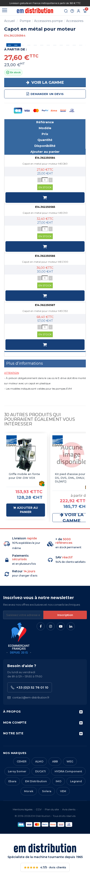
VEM (63, 791)
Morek (28, 791)
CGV (38, 809)
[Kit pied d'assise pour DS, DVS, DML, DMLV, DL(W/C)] (71, 454)
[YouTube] (61, 626)
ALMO (39, 761)
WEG (70, 761)
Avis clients (68, 809)
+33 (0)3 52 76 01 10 (32, 687)
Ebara (12, 781)
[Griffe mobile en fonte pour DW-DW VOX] (25, 454)
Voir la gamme (47, 82)
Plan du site (52, 809)
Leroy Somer (17, 771)
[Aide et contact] (72, 11)
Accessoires (74, 21)
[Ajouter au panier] (45, 197)
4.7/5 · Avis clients (45, 867)
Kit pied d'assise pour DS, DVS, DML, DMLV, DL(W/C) (70, 477)
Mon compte (14, 722)
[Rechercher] (66, 11)
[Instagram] (51, 626)
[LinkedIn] (71, 626)
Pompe (25, 21)
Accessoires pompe (48, 21)
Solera (46, 791)
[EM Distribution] (34, 10)
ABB (55, 761)
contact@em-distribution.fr (30, 697)
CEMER (21, 761)
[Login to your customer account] (78, 11)
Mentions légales (22, 809)
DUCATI (40, 771)
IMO (58, 781)
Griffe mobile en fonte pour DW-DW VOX (24, 475)
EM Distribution (36, 781)
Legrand (76, 781)
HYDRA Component (68, 771)
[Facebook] (41, 626)
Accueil (9, 21)
